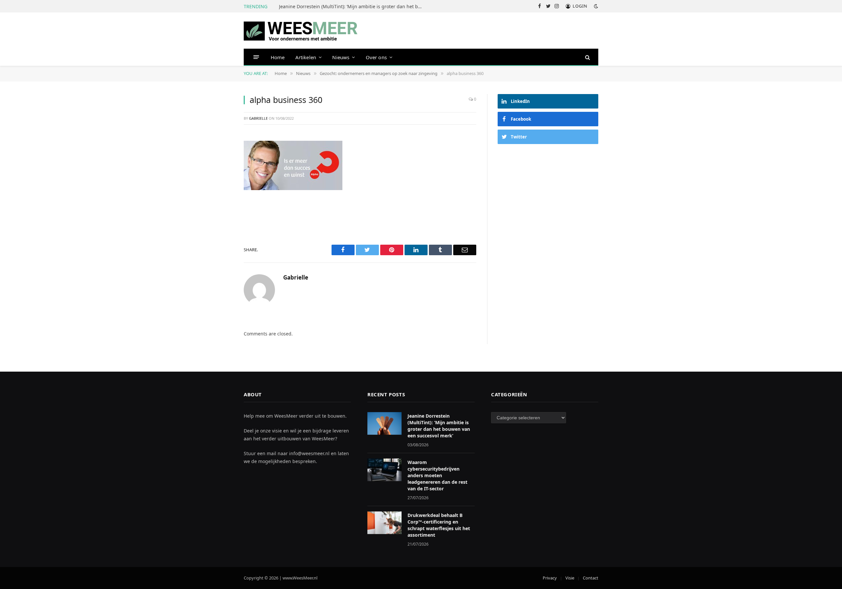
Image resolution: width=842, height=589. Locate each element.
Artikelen (305, 57)
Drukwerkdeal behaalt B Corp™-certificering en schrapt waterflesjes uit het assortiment (439, 525)
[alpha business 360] (293, 164)
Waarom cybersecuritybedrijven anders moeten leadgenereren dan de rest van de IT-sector (437, 475)
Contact (590, 578)
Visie (569, 578)
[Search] (587, 57)
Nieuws (340, 57)
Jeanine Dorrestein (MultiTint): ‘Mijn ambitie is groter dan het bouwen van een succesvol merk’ (353, 7)
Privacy (550, 578)
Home (278, 57)
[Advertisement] (548, 200)
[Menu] (256, 57)
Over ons (376, 57)
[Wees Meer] (301, 30)
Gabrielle (258, 118)
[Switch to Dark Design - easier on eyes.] (595, 6)
